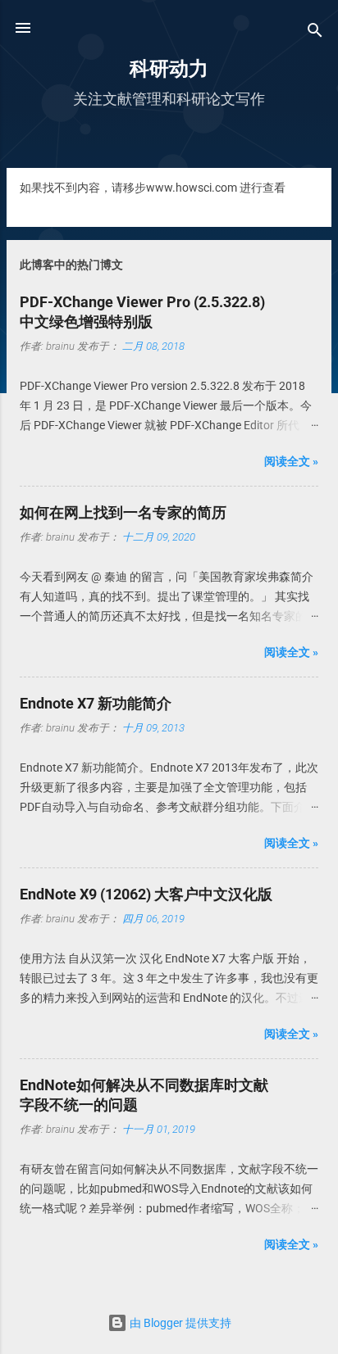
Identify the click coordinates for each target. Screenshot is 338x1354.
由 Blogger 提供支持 (179, 1322)
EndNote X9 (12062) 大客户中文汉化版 (146, 894)
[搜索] (315, 33)
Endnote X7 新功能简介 (95, 703)
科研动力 (169, 68)
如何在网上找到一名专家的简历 (123, 512)
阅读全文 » (291, 461)
